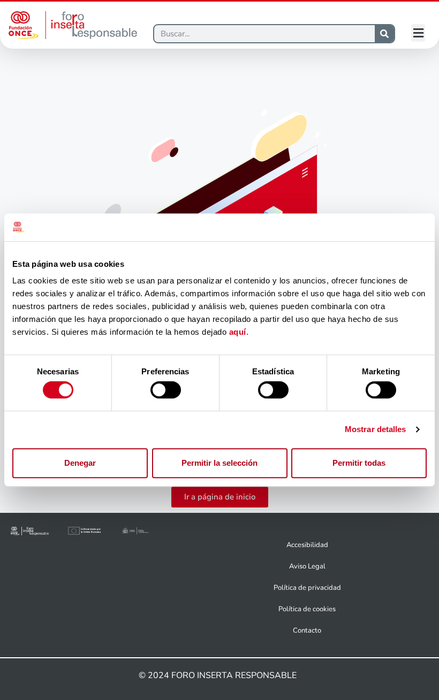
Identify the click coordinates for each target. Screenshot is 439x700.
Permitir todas (358, 462)
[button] (418, 33)
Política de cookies (307, 609)
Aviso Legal (307, 566)
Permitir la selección (219, 462)
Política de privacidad (307, 588)
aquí (237, 332)
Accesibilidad (307, 545)
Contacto (307, 630)
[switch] (165, 389)
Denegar (80, 462)
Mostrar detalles (375, 429)
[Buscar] (384, 33)
